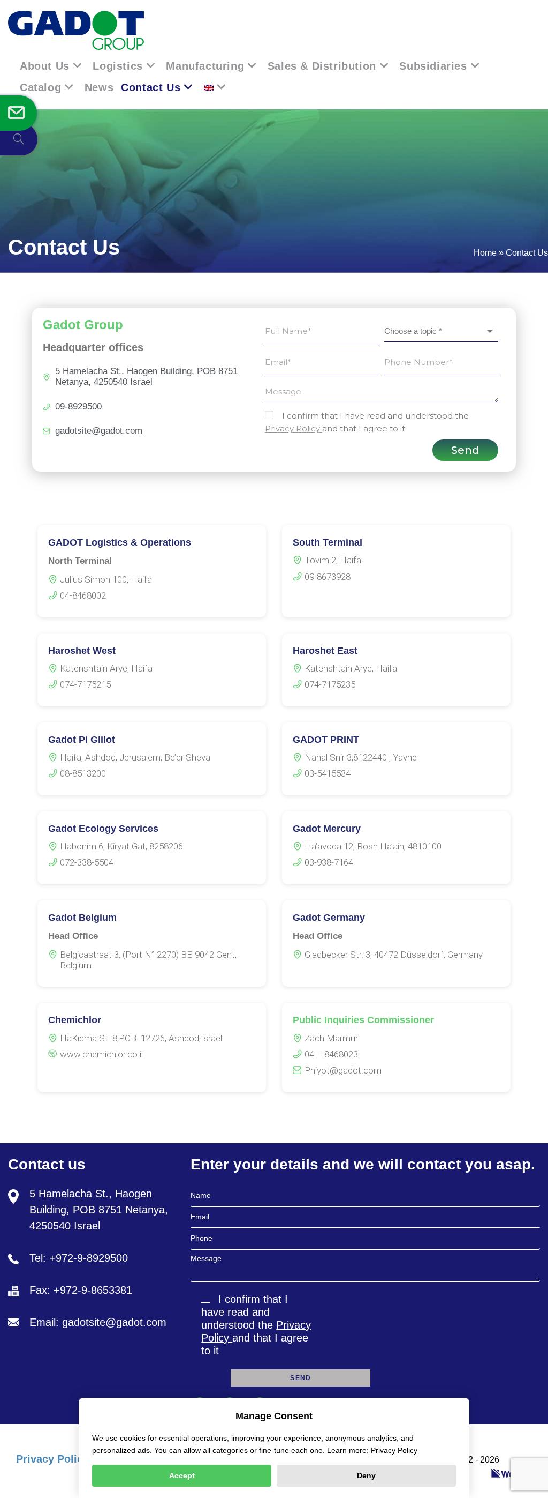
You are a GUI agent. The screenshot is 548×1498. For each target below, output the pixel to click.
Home (485, 252)
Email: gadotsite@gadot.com (97, 1322)
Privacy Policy (52, 1459)
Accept (182, 1475)
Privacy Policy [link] (293, 428)
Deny (366, 1475)
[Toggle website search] (18, 139)
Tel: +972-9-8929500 (78, 1258)
